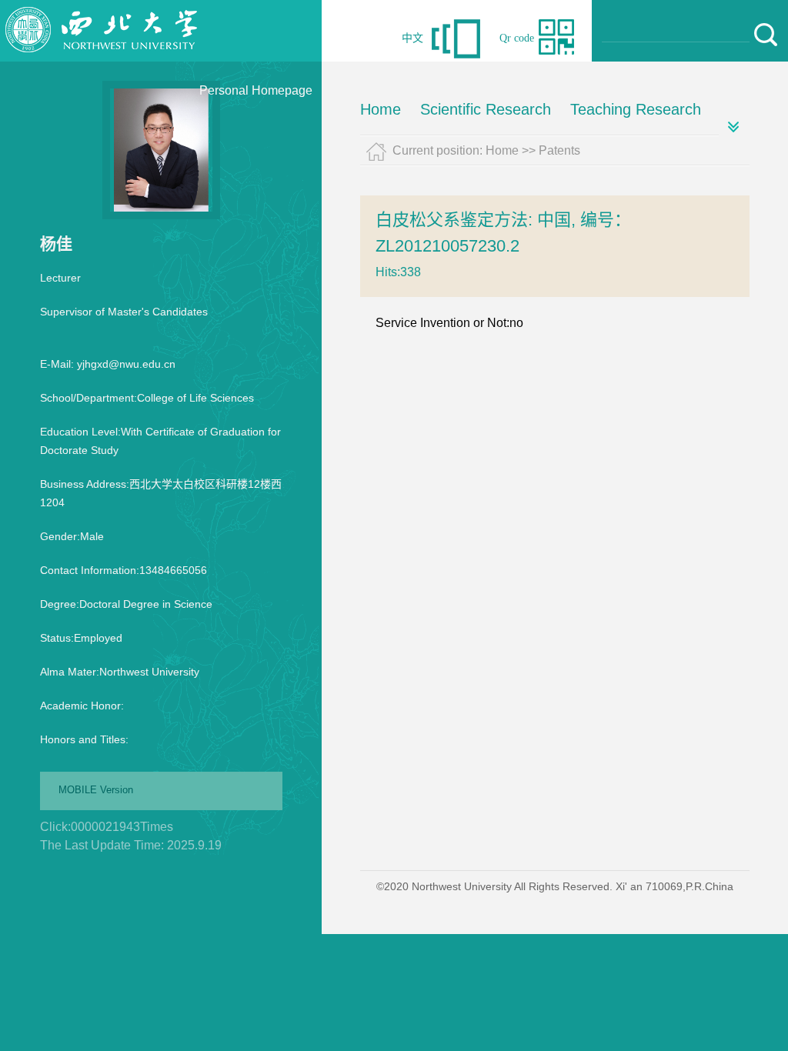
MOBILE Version (95, 790)
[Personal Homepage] (102, 58)
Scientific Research (485, 109)
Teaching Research (635, 109)
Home (380, 109)
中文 (412, 38)
